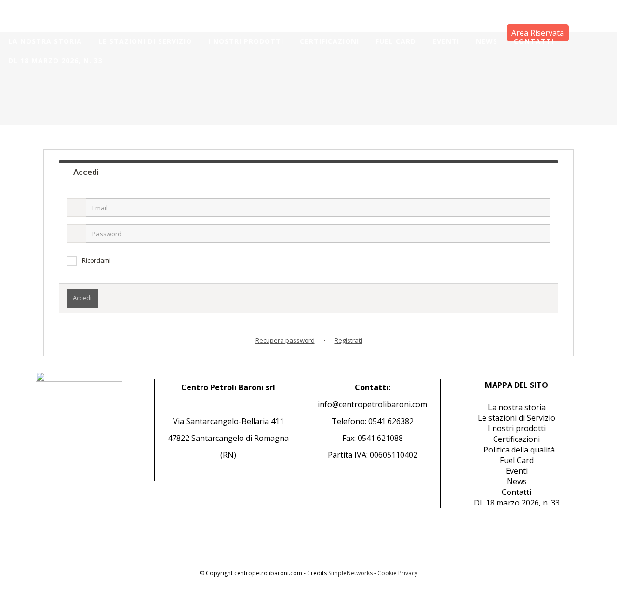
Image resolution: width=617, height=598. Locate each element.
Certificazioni (516, 439)
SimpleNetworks (350, 573)
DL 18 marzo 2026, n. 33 (517, 502)
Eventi (517, 470)
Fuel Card (517, 460)
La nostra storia (517, 407)
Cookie (387, 573)
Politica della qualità (519, 449)
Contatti (516, 492)
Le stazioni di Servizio (516, 417)
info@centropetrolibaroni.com (372, 404)
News (517, 481)
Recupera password (285, 340)
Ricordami (96, 260)
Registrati (348, 340)
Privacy (407, 573)
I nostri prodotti (517, 428)
